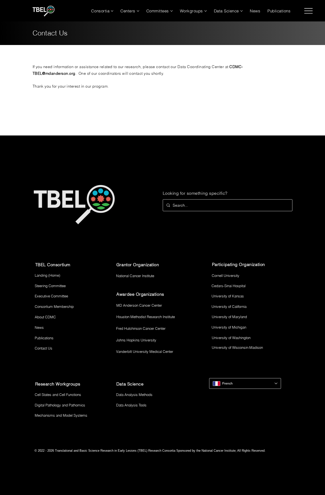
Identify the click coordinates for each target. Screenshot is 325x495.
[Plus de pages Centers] (138, 11)
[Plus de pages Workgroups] (205, 11)
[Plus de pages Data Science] (241, 11)
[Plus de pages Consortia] (112, 11)
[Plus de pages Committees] (171, 11)
